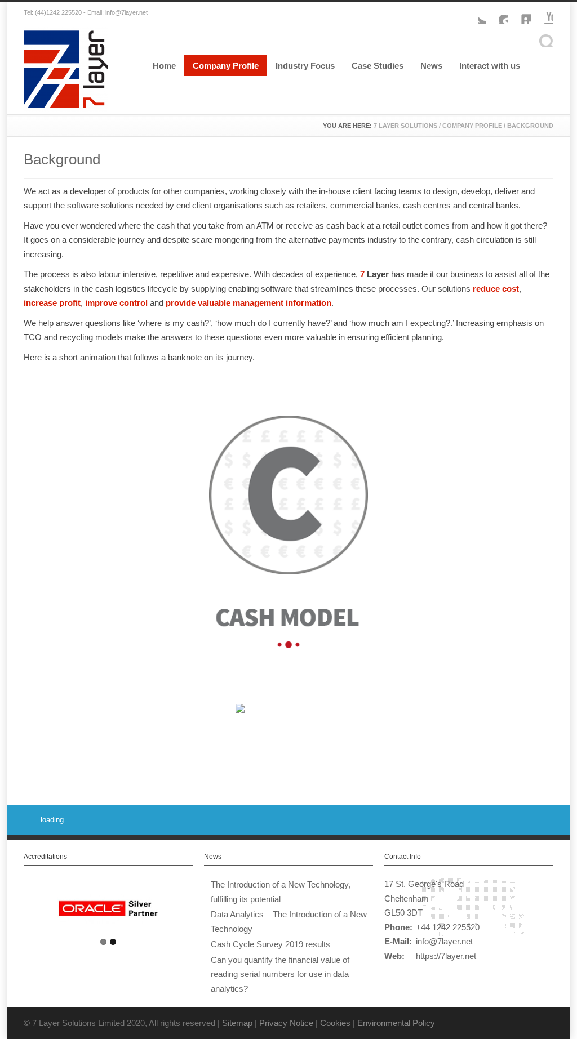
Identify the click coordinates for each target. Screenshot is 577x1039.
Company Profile (226, 65)
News (431, 65)
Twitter (474, 13)
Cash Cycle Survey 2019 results (270, 944)
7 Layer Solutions (405, 125)
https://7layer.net (446, 956)
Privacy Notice (286, 1023)
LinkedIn (519, 13)
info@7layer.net (444, 941)
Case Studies (377, 65)
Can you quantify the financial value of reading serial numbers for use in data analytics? (280, 974)
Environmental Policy (396, 1023)
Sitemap (237, 1023)
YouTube (542, 13)
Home (164, 65)
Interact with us (489, 65)
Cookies (335, 1023)
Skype (497, 13)
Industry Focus (305, 65)
